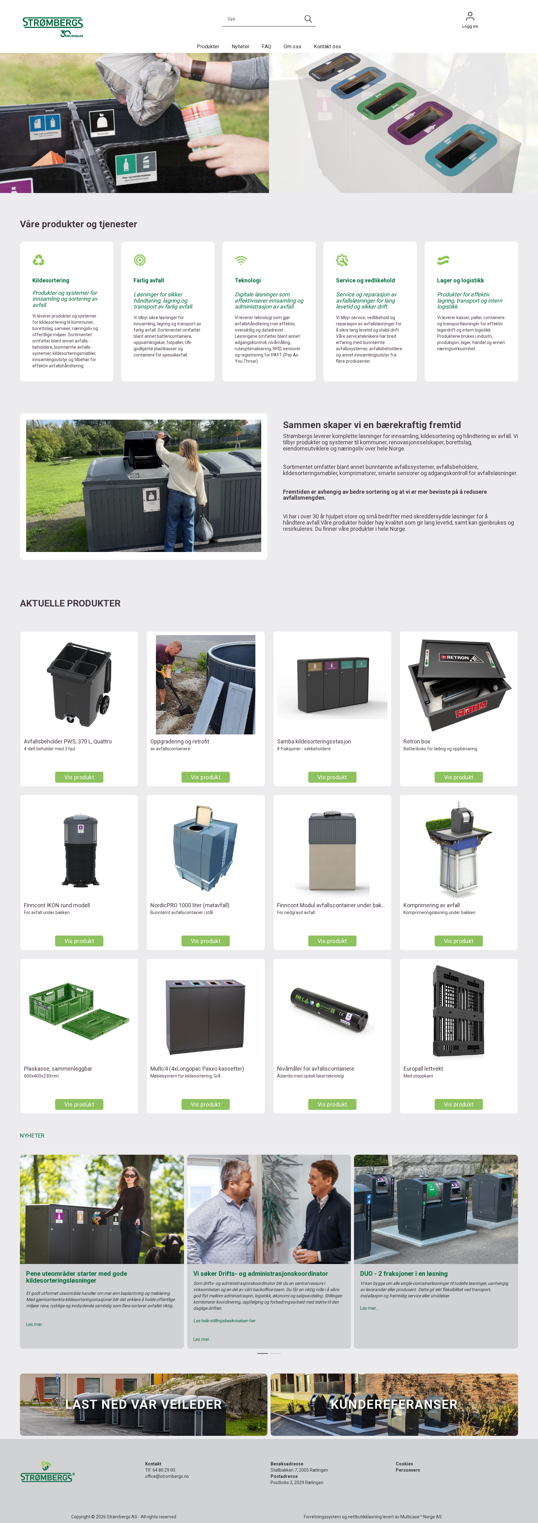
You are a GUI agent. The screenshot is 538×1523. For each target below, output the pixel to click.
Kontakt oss (327, 47)
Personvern (408, 1470)
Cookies (404, 1463)
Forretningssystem (322, 1516)
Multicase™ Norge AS (421, 1516)
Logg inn (470, 18)
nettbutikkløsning (365, 1516)
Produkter (208, 47)
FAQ (266, 47)
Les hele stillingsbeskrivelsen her (224, 1320)
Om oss (292, 47)
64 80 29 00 (164, 1470)
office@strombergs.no (167, 1476)
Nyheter (240, 47)
